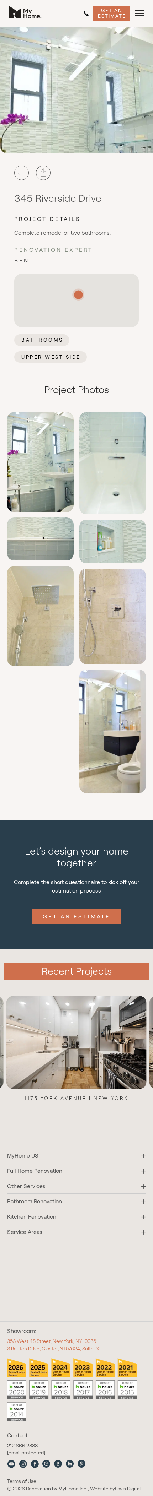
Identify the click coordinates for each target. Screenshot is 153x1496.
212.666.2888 (87, 13)
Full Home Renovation (34, 1171)
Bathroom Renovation (34, 1201)
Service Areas (24, 1232)
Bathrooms (42, 340)
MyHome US (22, 1156)
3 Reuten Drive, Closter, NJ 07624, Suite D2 (54, 1348)
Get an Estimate (112, 12)
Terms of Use (21, 1481)
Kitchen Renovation (31, 1217)
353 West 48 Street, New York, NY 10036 (51, 1341)
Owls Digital (128, 1488)
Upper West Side (51, 357)
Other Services (26, 1186)
